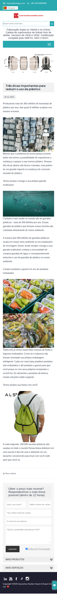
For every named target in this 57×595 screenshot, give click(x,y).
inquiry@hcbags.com (16, 3)
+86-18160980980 (38, 3)
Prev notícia (9, 473)
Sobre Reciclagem (29, 60)
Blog (15, 60)
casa (7, 60)
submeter (12, 549)
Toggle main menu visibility (49, 44)
